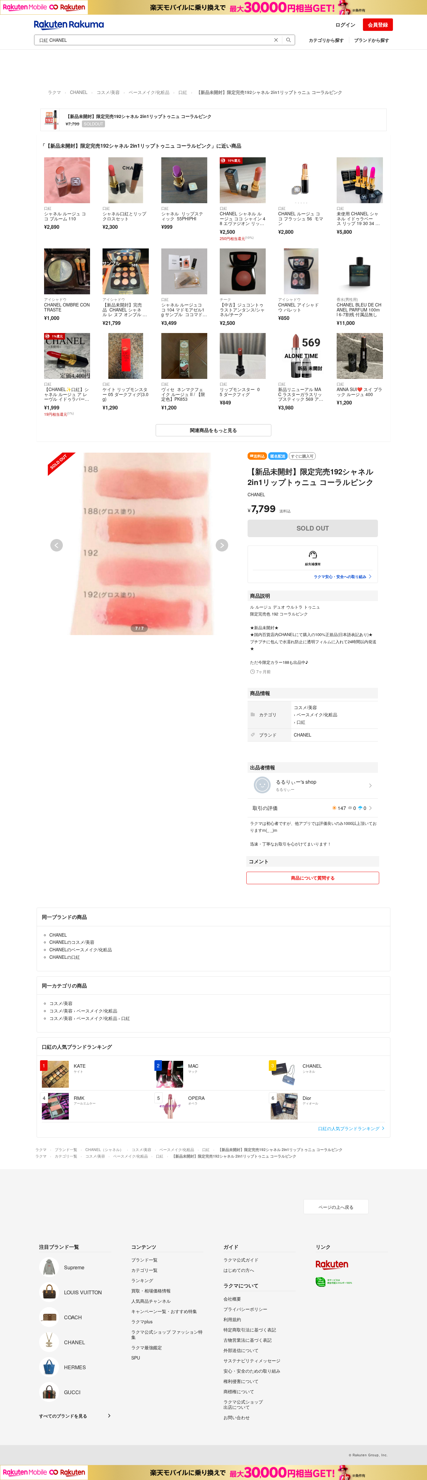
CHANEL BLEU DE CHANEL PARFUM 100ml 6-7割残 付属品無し (359, 309)
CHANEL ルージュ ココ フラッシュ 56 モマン (300, 218)
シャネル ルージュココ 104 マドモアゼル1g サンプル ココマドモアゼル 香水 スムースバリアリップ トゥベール (184, 316)
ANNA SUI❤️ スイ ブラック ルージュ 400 (359, 391)
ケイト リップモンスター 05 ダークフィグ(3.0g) (125, 394)
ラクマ (54, 92)
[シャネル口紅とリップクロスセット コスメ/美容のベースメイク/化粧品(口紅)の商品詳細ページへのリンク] (125, 180)
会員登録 (378, 24)
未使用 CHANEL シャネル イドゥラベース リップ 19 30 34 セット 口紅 (358, 220)
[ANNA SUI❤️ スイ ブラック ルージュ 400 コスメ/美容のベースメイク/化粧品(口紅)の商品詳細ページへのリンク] (360, 356)
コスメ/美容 (108, 92)
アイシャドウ (55, 299)
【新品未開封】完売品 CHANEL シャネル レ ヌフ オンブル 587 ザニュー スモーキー (125, 311)
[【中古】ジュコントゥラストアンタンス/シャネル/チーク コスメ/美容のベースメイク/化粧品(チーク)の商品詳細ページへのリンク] (243, 271)
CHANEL (79, 92)
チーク (225, 299)
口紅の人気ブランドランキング (349, 1128)
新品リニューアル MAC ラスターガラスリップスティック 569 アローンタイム (300, 396)
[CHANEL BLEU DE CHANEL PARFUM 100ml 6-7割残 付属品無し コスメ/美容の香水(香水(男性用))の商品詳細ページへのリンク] (360, 271)
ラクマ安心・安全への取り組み (340, 576)
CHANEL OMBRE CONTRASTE (67, 307)
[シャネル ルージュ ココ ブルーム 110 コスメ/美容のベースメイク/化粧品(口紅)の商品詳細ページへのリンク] (67, 180)
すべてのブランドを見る (63, 1416)
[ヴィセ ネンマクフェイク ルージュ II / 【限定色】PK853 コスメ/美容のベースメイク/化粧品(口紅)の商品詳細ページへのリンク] (184, 356)
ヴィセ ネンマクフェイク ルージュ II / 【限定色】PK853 (183, 394)
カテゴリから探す (326, 40)
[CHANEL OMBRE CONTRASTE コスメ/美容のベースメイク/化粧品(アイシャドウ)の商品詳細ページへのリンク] (67, 271)
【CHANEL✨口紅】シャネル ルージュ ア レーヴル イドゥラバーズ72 (66, 396)
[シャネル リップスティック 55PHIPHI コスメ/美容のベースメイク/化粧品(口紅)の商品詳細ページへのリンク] (184, 180)
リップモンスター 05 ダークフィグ (240, 391)
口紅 (182, 92)
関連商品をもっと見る (213, 430)
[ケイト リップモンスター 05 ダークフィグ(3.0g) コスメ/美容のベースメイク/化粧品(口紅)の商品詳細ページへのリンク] (125, 356)
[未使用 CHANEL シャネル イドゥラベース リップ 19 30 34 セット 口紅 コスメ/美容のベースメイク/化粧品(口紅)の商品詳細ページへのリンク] (360, 180)
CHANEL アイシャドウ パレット (298, 307)
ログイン (345, 24)
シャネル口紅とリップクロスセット (124, 216)
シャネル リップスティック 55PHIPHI (182, 216)
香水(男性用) (347, 299)
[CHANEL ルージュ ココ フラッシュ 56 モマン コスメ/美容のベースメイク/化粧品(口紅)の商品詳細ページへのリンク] (301, 180)
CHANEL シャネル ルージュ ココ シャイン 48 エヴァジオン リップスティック (242, 220)
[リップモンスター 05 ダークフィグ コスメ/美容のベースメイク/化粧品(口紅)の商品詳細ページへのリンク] (243, 356)
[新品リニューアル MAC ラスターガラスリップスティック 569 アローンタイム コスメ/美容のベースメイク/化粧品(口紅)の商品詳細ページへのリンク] (301, 356)
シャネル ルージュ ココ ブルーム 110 (65, 216)
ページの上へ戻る (336, 1207)
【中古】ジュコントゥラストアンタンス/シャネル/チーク (242, 309)
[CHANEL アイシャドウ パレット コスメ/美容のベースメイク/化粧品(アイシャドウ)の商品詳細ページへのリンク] (301, 271)
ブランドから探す (371, 40)
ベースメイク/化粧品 (149, 92)
